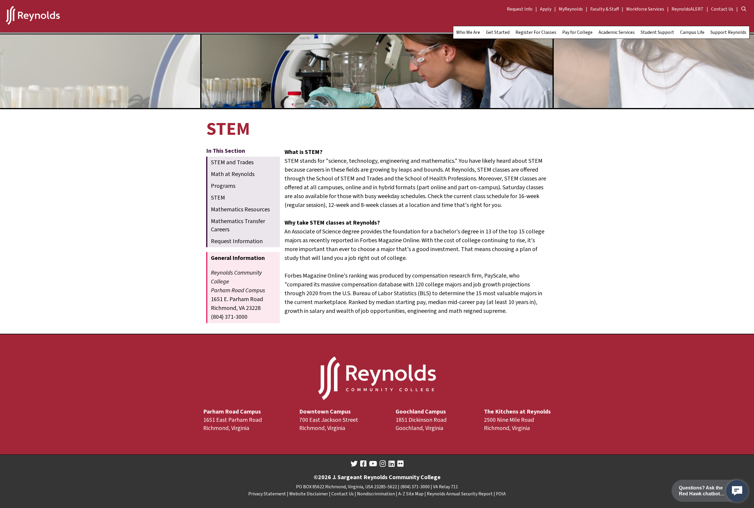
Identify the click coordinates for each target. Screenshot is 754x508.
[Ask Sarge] (737, 491)
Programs (223, 186)
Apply (545, 9)
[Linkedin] (392, 464)
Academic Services (616, 32)
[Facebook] (363, 464)
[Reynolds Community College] (33, 16)
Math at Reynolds (232, 174)
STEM (218, 198)
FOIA (501, 494)
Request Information (237, 241)
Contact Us (722, 9)
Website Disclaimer (308, 494)
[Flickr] (400, 464)
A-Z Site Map (411, 494)
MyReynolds (571, 9)
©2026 (322, 477)
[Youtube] (373, 464)
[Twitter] (354, 464)
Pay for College (577, 32)
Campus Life (692, 32)
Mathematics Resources (240, 209)
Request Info (520, 9)
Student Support (657, 32)
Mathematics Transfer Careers (238, 225)
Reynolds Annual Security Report (460, 494)
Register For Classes (535, 32)
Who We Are (468, 32)
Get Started (498, 32)
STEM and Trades (232, 162)
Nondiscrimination (376, 494)
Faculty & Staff (604, 9)
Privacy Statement (267, 494)
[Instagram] (383, 464)
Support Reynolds (728, 32)
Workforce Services (645, 9)
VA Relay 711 (445, 487)
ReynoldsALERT (688, 9)
